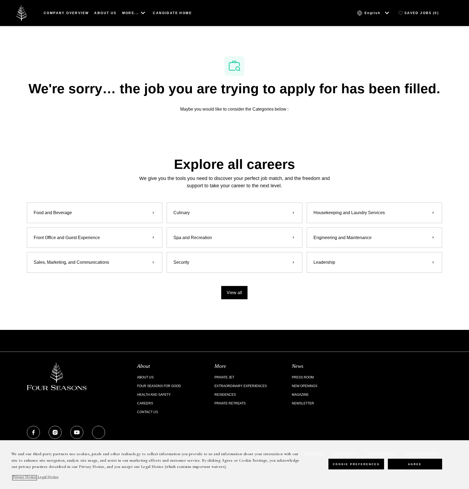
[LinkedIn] (98, 432)
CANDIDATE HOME (172, 13)
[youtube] (76, 432)
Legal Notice (48, 478)
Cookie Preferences (356, 463)
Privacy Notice (24, 478)
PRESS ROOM (303, 377)
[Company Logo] (21, 12)
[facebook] (33, 432)
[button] (234, 293)
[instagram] (55, 432)
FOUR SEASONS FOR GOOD (159, 386)
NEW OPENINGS (304, 386)
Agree (415, 463)
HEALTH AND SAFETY (154, 395)
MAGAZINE (300, 395)
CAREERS (145, 403)
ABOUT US (105, 13)
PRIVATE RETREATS (230, 403)
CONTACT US (147, 412)
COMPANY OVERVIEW (66, 13)
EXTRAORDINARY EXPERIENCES (240, 386)
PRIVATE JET (224, 377)
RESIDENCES (225, 395)
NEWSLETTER (303, 403)
